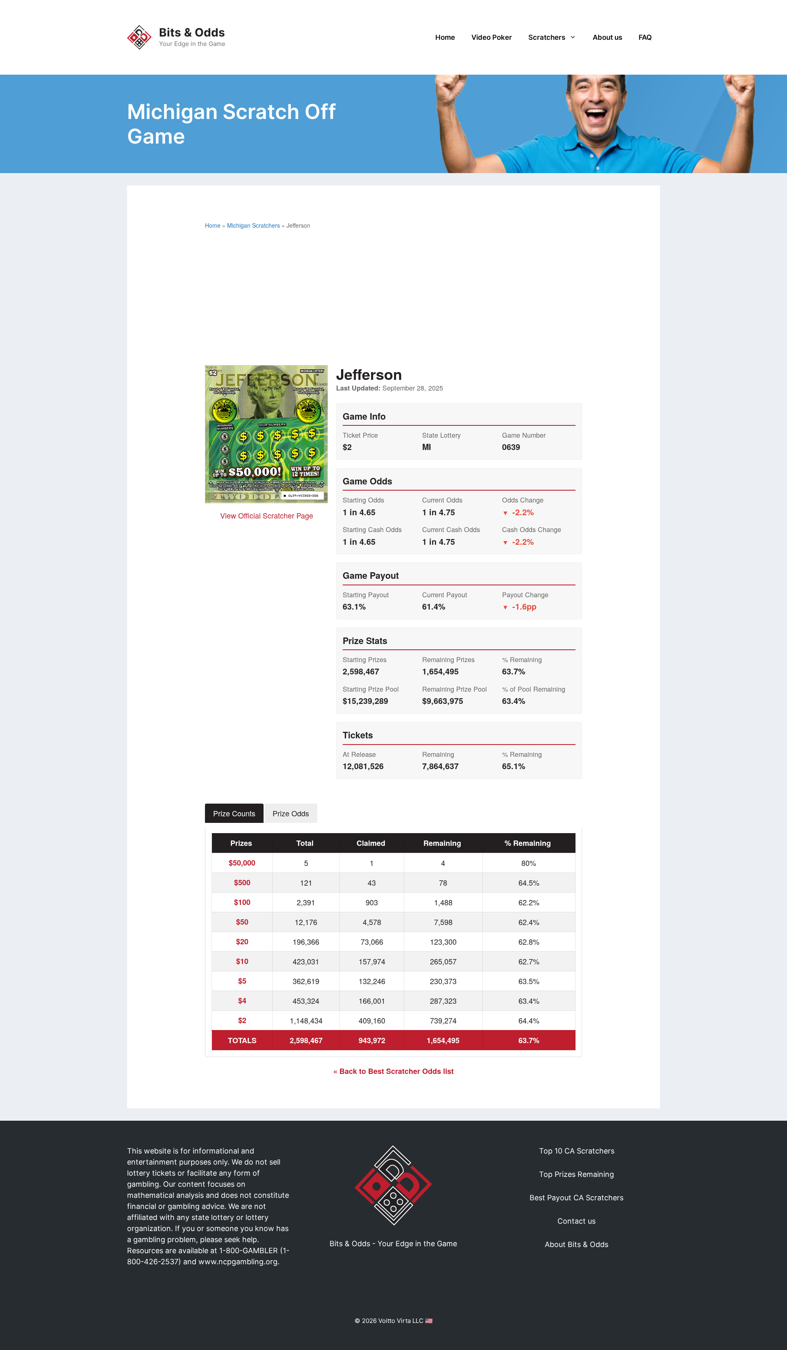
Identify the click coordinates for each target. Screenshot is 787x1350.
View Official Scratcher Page (266, 515)
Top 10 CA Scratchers (576, 1151)
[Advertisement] (393, 299)
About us (607, 37)
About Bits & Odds (576, 1244)
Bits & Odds (192, 32)
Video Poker (491, 37)
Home (445, 37)
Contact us (576, 1221)
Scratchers (546, 37)
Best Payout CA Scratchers (576, 1197)
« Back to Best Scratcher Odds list (393, 1071)
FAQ (645, 37)
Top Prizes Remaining (576, 1174)
